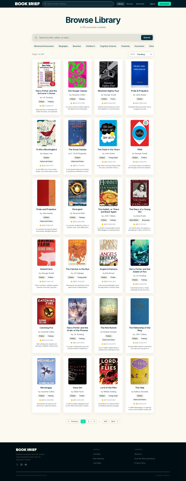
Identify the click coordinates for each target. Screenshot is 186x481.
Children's (90, 46)
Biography (63, 46)
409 (105, 421)
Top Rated (97, 463)
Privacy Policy (140, 463)
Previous (74, 421)
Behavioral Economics (44, 46)
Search (147, 37)
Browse (130, 4)
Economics (139, 46)
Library (120, 4)
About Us (138, 454)
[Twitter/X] (17, 464)
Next (113, 421)
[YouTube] (26, 464)
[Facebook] (21, 464)
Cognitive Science (108, 46)
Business (77, 46)
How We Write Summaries (145, 459)
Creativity (125, 46)
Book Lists (140, 4)
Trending (96, 454)
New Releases (98, 459)
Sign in (152, 4)
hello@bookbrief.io (163, 475)
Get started (164, 4)
